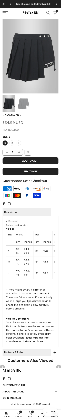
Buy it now (30, 171)
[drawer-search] (48, 13)
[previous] (2, 367)
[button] (28, 152)
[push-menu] (5, 12)
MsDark (46, 404)
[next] (58, 367)
